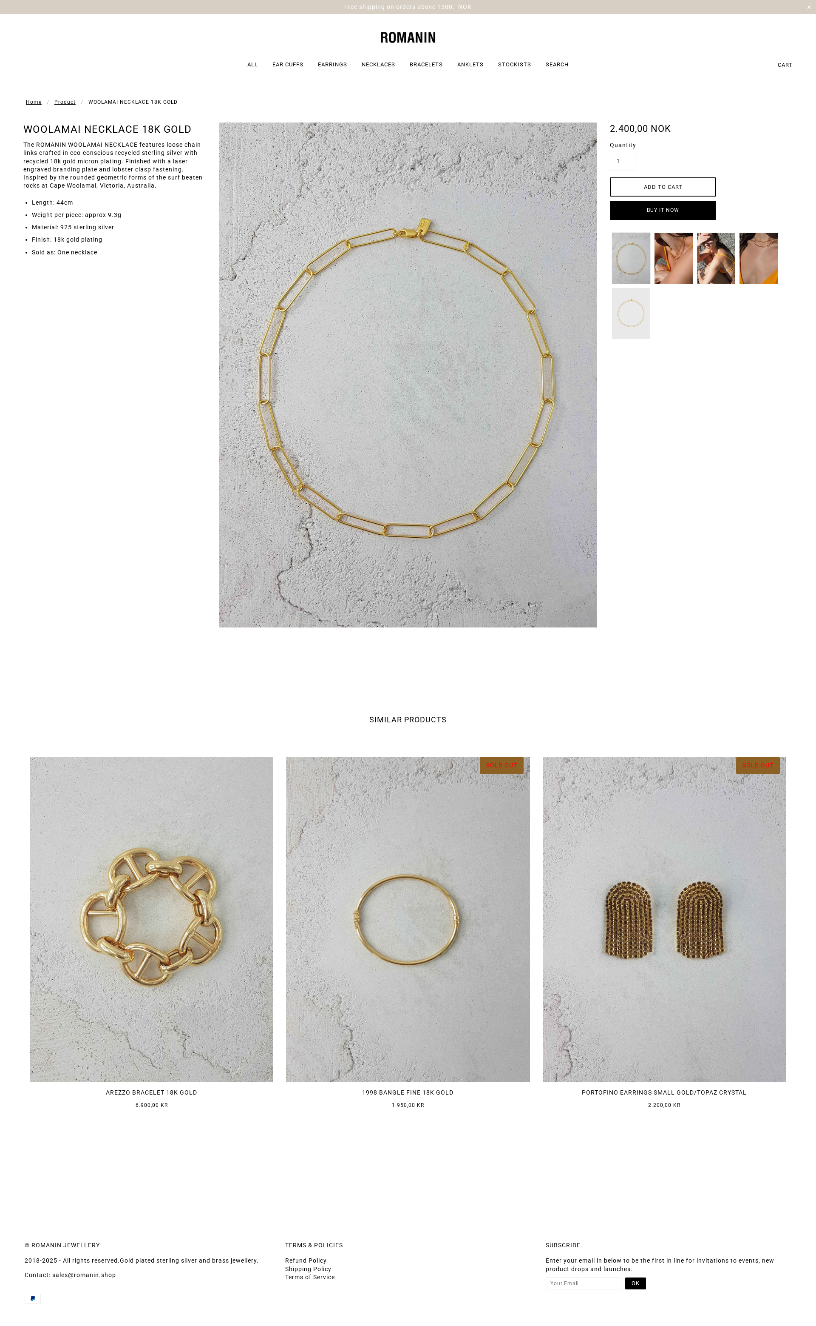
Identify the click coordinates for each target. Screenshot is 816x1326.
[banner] (408, 36)
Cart (785, 65)
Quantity (622, 145)
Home (34, 102)
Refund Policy (306, 1260)
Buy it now (663, 210)
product (65, 102)
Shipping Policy (308, 1269)
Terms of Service (310, 1277)
